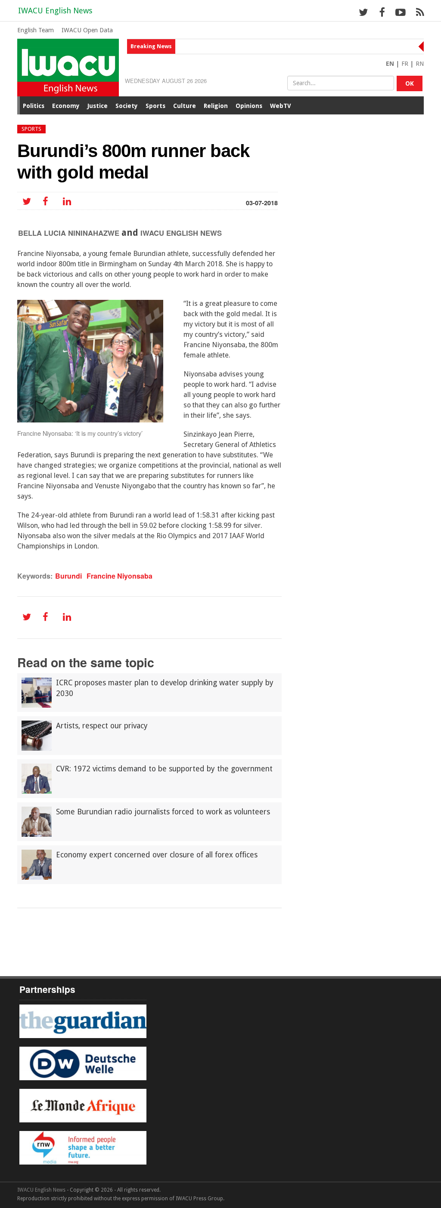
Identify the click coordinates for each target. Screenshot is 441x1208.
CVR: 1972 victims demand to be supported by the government (164, 768)
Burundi (68, 576)
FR (404, 63)
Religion (216, 105)
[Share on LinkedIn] (65, 201)
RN (420, 63)
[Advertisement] (174, 931)
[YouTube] (400, 12)
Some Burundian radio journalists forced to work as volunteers (163, 811)
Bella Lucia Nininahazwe (68, 233)
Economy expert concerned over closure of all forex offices (157, 855)
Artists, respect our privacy (102, 725)
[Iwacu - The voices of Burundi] (68, 67)
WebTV (280, 105)
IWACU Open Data (87, 30)
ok (409, 83)
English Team (35, 30)
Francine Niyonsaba (119, 576)
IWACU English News (55, 10)
